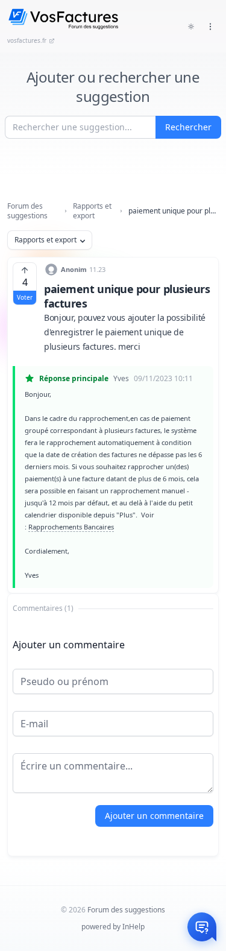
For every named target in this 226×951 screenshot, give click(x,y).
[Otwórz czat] (201, 926)
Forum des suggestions (27, 211)
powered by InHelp (113, 926)
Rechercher (188, 127)
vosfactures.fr (26, 40)
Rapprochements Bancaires (71, 526)
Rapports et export (92, 211)
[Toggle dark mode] (191, 26)
